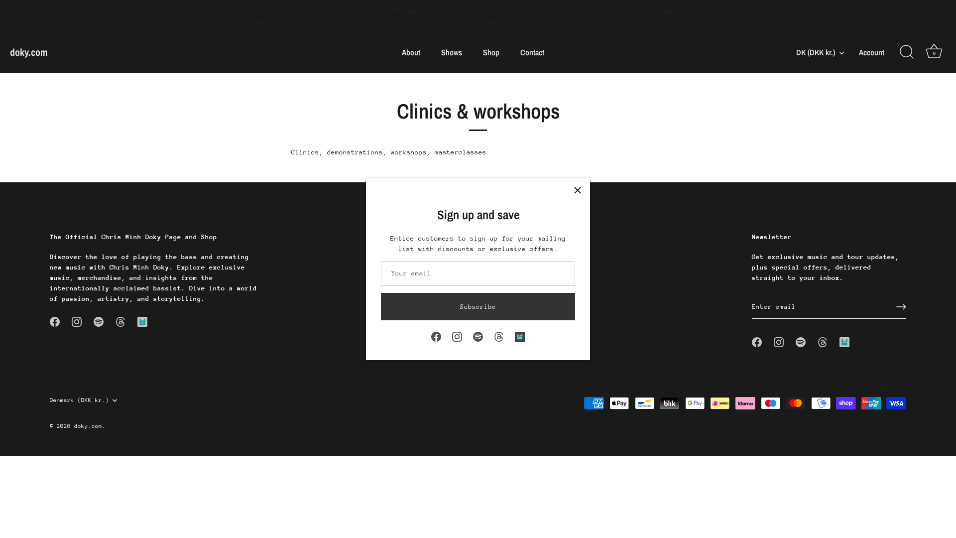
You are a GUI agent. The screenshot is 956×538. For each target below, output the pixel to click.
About (411, 52)
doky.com (29, 52)
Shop (491, 52)
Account (871, 52)
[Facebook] (436, 336)
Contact (532, 52)
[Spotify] (478, 336)
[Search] (907, 52)
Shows (451, 52)
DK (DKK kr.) (815, 52)
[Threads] (499, 336)
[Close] (578, 190)
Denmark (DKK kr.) (79, 400)
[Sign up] (901, 307)
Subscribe (478, 306)
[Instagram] (457, 336)
